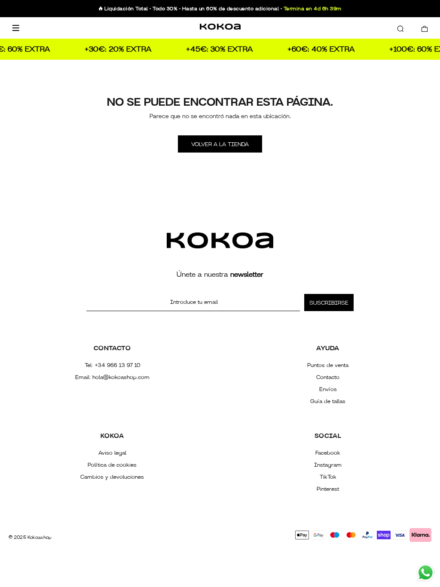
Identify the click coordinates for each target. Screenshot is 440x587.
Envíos (328, 389)
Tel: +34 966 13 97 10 (112, 365)
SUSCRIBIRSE (328, 303)
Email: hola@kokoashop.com (112, 377)
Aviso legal (112, 453)
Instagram (328, 465)
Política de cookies (112, 465)
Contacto (327, 377)
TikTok (328, 477)
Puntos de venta (327, 365)
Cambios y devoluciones (112, 477)
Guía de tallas (327, 401)
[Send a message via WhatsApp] (426, 573)
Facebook (327, 453)
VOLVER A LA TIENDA (220, 144)
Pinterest (328, 489)
